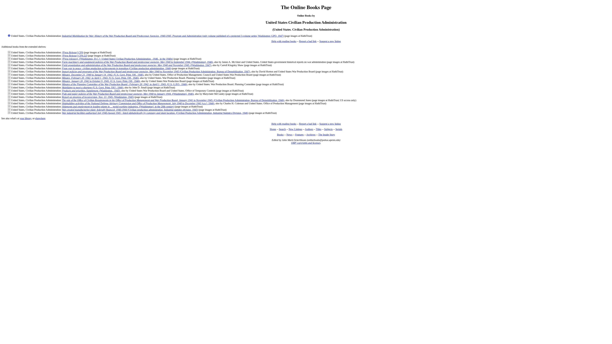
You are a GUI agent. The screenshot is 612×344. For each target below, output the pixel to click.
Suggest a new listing (330, 41)
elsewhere (40, 118)
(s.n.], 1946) (138, 103)
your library (25, 118)
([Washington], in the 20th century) (118, 106)
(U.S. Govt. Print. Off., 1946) (102, 74)
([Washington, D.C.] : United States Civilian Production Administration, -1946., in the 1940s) (117, 58)
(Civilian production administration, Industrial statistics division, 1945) (130, 109)
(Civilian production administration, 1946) (116, 68)
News (289, 134)
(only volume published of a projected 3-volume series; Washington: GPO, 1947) (173, 36)
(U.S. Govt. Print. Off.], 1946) (92, 87)
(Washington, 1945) (98, 97)
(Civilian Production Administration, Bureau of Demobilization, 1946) (173, 100)
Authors (309, 129)
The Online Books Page (306, 7)
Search (282, 129)
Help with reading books (283, 41)
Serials (338, 129)
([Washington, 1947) (136, 65)
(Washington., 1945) (91, 90)
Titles (318, 129)
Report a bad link (308, 41)
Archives (310, 134)
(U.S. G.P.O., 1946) (124, 84)
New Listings (295, 129)
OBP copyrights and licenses (305, 143)
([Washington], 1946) (137, 62)
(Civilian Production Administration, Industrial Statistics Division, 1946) (155, 113)
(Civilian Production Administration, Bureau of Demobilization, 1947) (156, 71)
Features (299, 134)
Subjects (328, 129)
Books (280, 134)
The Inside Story (326, 134)
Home (273, 129)
